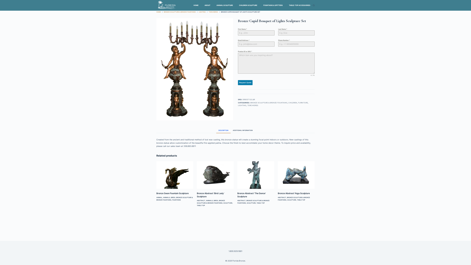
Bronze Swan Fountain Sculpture (172, 193)
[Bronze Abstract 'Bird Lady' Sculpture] (215, 175)
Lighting (242, 105)
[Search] (314, 5)
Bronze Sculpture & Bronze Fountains (268, 103)
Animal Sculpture (224, 5)
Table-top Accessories (299, 5)
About (207, 5)
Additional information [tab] (243, 130)
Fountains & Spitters (273, 5)
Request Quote (245, 82)
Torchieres (252, 105)
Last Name (282, 29)
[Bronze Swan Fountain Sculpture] (174, 175)
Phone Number (284, 40)
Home (196, 5)
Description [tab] (223, 130)
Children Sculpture (248, 5)
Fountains (176, 200)
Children (292, 103)
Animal (159, 197)
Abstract (201, 200)
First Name (242, 29)
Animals (166, 197)
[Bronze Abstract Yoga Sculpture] (296, 175)
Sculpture (227, 203)
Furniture (303, 103)
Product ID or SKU (245, 51)
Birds (173, 197)
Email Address (244, 40)
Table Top (201, 205)
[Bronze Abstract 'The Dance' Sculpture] (255, 175)
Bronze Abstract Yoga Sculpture (294, 193)
